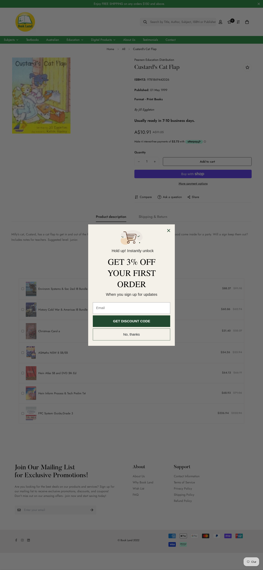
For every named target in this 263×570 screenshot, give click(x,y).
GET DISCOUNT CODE (131, 321)
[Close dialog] (169, 230)
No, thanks (131, 334)
